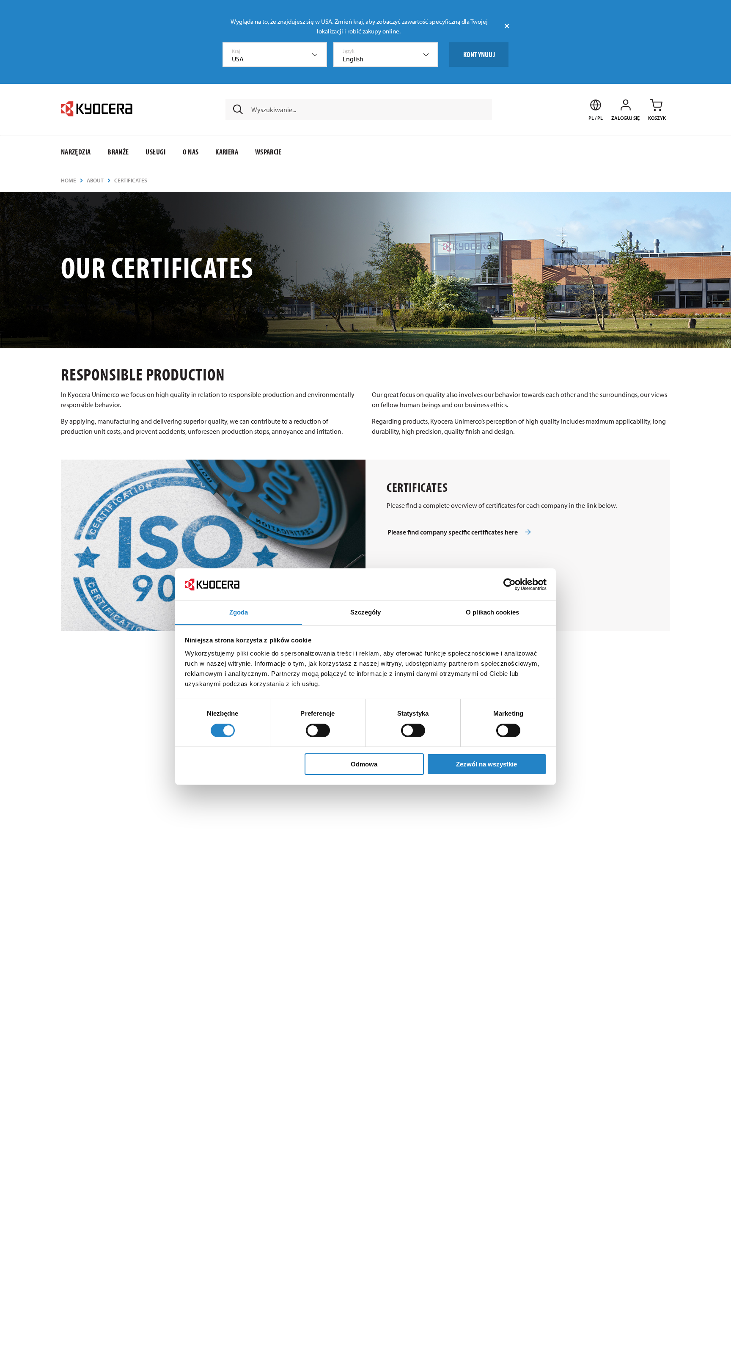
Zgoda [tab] (238, 612)
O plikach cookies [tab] (492, 612)
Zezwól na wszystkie (486, 764)
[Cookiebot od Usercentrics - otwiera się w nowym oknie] (510, 584)
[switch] (318, 730)
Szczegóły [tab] (365, 612)
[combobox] (275, 54)
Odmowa (364, 764)
